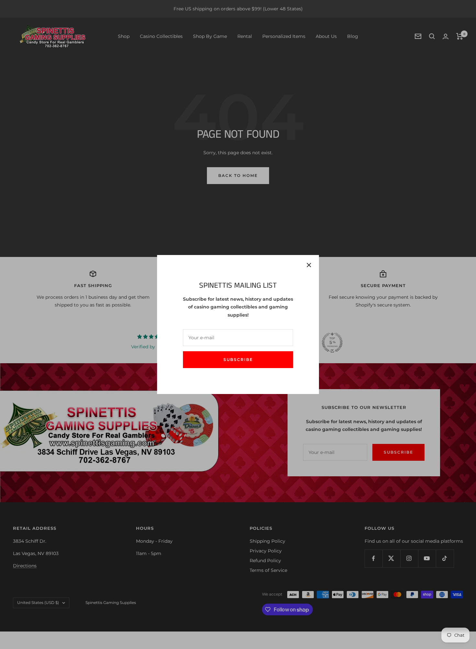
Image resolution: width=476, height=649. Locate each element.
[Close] (309, 265)
